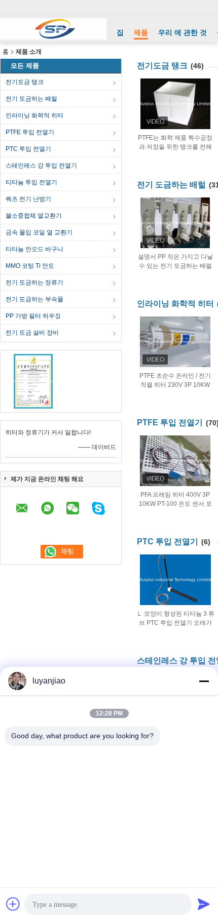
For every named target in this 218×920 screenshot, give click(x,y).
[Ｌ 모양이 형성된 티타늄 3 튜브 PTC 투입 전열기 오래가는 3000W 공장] (175, 579)
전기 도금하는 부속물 (34, 299)
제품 (141, 32)
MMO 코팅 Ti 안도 (30, 265)
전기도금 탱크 (25, 82)
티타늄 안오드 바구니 (34, 249)
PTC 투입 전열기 (28, 148)
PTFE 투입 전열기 (30, 132)
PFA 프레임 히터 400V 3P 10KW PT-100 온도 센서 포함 (175, 503)
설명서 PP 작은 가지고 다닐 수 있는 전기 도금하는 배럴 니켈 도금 (175, 265)
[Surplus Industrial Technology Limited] (53, 28)
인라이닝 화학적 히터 (34, 115)
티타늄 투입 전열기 (31, 182)
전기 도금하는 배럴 (31, 98)
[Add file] (13, 904)
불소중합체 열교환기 (34, 215)
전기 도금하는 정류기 (34, 282)
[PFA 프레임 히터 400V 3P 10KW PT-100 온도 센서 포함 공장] (175, 460)
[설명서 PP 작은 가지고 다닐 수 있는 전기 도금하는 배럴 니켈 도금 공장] (175, 222)
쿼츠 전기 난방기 (28, 199)
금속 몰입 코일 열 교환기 (39, 232)
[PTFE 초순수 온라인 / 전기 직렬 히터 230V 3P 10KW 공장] (175, 341)
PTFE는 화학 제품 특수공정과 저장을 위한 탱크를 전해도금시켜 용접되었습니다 (175, 146)
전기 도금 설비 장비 (32, 332)
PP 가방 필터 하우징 (33, 315)
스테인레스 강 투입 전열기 (41, 165)
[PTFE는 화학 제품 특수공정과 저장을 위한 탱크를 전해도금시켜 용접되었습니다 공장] (175, 103)
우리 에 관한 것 (182, 32)
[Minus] (204, 681)
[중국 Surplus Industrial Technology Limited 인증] (33, 380)
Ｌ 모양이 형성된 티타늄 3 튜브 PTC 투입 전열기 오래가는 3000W (175, 622)
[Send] (204, 904)
